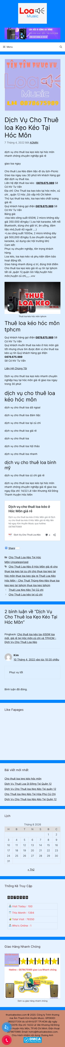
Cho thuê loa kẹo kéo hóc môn (23, 778)
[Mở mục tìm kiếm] (61, 46)
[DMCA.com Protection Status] (32, 1042)
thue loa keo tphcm (38, 585)
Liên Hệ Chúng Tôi (16, 368)
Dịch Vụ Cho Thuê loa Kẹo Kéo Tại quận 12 (30, 788)
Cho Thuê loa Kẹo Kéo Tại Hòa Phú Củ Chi (30, 794)
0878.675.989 (45, 183)
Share (11, 548)
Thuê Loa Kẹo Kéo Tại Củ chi (26, 589)
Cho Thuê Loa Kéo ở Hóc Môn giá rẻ (30, 566)
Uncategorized (19, 562)
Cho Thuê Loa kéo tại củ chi (25, 594)
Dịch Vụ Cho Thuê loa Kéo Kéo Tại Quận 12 (31, 799)
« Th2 (31, 869)
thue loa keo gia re (27, 575)
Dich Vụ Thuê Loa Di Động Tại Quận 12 (28, 783)
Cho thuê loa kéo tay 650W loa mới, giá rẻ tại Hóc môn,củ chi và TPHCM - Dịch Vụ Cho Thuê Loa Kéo (30, 638)
